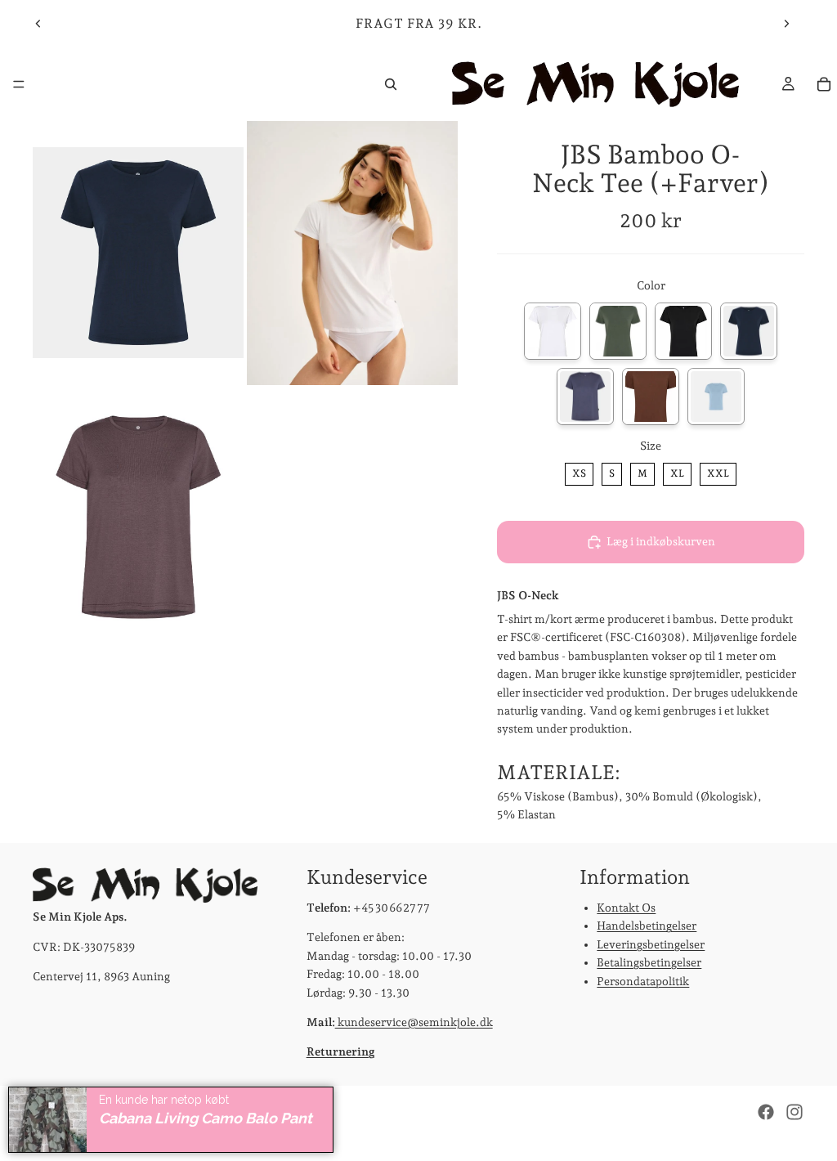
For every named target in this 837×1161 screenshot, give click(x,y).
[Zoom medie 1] (138, 253)
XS (579, 471)
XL (677, 471)
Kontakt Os (626, 907)
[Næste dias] (786, 24)
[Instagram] (794, 1112)
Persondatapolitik (643, 981)
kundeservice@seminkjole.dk (414, 1022)
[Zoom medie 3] (138, 517)
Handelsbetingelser (646, 926)
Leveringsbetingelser (651, 944)
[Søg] (391, 84)
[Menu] (19, 84)
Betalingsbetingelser (649, 963)
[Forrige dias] (38, 24)
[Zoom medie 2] (352, 253)
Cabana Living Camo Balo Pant (205, 1118)
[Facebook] (766, 1112)
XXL (718, 471)
